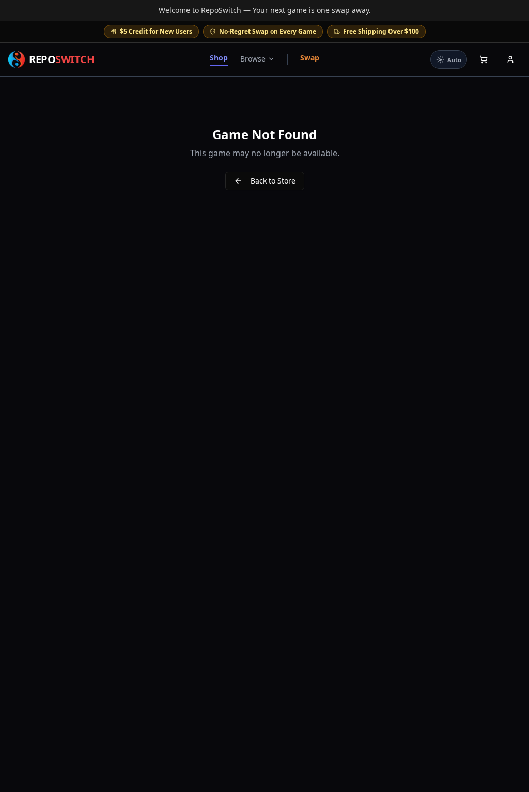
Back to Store (273, 181)
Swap (309, 58)
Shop (219, 58)
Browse (253, 59)
